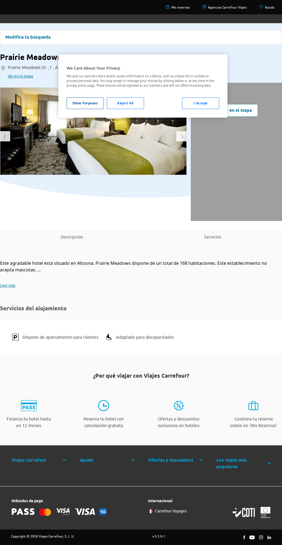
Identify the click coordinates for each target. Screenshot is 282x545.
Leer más (7, 285)
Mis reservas (180, 7)
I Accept (201, 103)
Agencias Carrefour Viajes (227, 7)
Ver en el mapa (20, 76)
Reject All (125, 103)
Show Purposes (85, 103)
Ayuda (269, 7)
